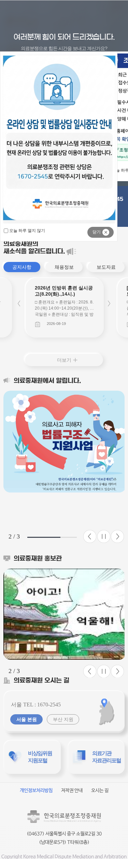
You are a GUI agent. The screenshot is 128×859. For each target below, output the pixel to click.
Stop (103, 536)
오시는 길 (100, 790)
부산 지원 (63, 719)
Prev (19, 303)
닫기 (97, 232)
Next (109, 303)
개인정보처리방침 (36, 790)
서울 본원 (26, 719)
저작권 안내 (72, 790)
